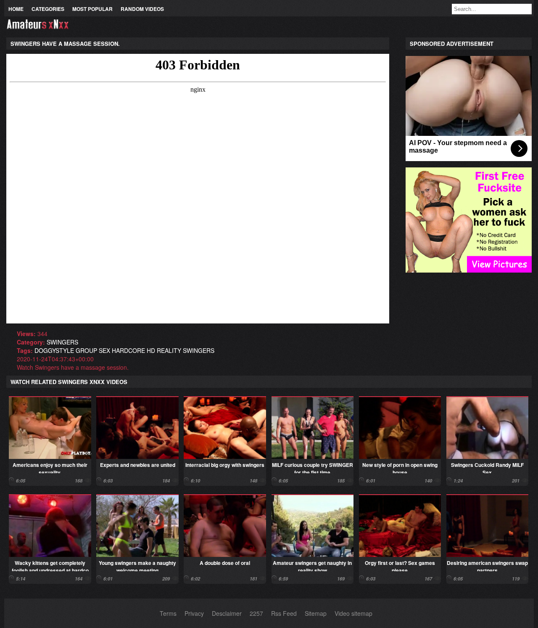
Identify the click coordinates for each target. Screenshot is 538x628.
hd (151, 350)
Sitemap (316, 613)
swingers (62, 342)
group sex (93, 350)
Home (16, 9)
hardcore (128, 350)
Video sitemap (353, 613)
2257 (256, 613)
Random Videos (142, 9)
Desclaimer (227, 613)
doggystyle (54, 350)
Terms (168, 613)
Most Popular (92, 9)
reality (169, 350)
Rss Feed (284, 613)
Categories (48, 9)
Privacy (194, 613)
